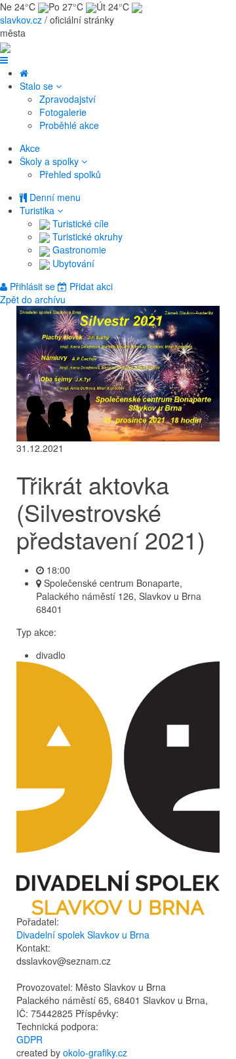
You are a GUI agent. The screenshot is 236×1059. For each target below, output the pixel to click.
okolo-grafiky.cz (95, 1052)
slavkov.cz (21, 19)
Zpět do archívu (33, 299)
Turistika (38, 210)
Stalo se (38, 85)
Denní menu (54, 197)
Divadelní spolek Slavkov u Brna (82, 934)
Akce (30, 148)
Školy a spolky (50, 161)
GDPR (29, 1039)
